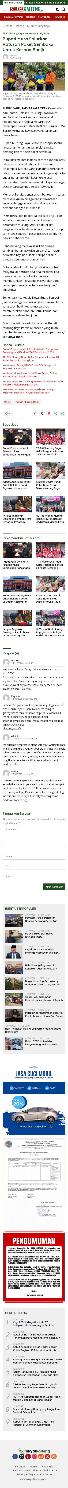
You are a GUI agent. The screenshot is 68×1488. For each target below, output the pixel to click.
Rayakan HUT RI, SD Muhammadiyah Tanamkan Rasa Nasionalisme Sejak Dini (37, 1336)
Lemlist (14, 764)
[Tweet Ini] (41, 413)
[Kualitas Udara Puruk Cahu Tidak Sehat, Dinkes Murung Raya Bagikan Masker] (50, 470)
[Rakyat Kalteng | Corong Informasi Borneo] (26, 9)
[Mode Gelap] (58, 9)
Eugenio (15, 696)
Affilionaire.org (18, 800)
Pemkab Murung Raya (37, 33)
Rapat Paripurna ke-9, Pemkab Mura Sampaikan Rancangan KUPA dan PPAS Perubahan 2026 (31, 351)
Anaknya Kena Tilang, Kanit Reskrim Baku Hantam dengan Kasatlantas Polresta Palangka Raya (37, 1361)
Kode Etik (47, 1466)
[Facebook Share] (34, 413)
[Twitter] (21, 1457)
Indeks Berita (44, 1474)
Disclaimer (49, 1470)
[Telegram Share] (55, 413)
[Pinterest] (28, 1457)
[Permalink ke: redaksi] (5, 56)
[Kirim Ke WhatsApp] (62, 413)
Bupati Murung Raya (27, 402)
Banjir (7, 402)
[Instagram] (34, 1457)
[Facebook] (15, 1457)
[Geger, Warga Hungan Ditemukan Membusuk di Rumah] (14, 999)
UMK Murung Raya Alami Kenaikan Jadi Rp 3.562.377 (41, 967)
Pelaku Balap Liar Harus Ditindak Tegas (39, 935)
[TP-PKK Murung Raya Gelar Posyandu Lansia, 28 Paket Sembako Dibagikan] (50, 437)
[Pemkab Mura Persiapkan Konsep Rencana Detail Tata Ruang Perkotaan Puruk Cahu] (14, 920)
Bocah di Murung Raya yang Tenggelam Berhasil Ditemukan (36, 1411)
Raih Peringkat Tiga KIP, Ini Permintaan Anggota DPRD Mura (33, 1030)
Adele (14, 735)
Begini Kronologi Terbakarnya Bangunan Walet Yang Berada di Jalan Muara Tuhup (43, 983)
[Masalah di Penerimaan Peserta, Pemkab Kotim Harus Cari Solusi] (14, 1015)
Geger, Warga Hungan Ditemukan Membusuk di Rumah (44, 998)
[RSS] (54, 1457)
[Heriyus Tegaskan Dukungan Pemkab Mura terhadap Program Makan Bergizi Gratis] (17, 504)
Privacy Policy (25, 1474)
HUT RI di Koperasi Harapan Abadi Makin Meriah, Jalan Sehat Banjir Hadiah (37, 1398)
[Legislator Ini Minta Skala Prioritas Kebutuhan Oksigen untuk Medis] (14, 952)
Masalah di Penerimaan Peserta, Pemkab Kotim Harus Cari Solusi (44, 1014)
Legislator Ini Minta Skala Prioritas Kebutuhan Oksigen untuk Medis (41, 951)
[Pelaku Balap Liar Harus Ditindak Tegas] (14, 936)
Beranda (20, 1466)
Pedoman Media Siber (26, 1470)
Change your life (12, 728)
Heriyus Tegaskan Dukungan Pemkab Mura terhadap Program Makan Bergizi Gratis (33, 383)
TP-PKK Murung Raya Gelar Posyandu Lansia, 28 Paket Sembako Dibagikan (31, 359)
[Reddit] (41, 1457)
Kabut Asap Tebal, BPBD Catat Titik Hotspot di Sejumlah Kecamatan (29, 367)
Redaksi (33, 1466)
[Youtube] (47, 1457)
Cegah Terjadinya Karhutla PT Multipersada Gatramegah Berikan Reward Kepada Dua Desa (33, 1324)
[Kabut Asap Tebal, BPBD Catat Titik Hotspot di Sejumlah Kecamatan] (17, 470)
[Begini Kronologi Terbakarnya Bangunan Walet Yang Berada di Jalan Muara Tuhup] (14, 983)
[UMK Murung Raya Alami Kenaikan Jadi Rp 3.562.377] (14, 967)
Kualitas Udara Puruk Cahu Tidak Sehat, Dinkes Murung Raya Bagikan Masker (30, 375)
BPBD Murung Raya (13, 33)
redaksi (13, 55)
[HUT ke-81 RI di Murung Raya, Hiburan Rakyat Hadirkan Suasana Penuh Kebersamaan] (50, 504)
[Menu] (5, 9)
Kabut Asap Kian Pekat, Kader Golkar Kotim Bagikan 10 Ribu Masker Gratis (35, 1348)
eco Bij (15, 660)
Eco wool (26, 689)
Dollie (14, 771)
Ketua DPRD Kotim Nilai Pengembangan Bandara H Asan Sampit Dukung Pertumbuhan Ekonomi (41, 1043)
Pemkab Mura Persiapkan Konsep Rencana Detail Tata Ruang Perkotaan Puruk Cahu (42, 919)
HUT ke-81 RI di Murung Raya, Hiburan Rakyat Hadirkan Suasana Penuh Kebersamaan (29, 391)
